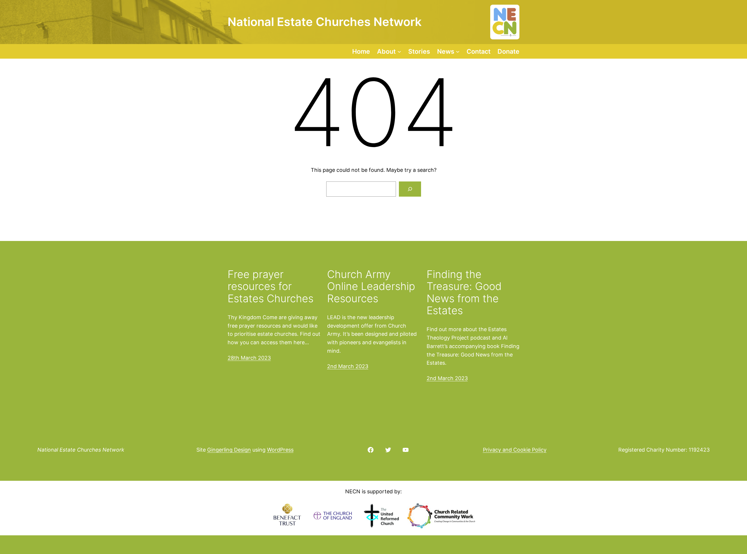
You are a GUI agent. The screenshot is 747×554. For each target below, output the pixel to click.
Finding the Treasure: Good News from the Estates (464, 292)
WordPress (280, 450)
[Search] (410, 189)
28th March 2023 (249, 358)
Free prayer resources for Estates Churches (270, 286)
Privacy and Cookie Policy (515, 450)
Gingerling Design (229, 450)
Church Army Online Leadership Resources (371, 286)
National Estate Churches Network (80, 450)
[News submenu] (458, 51)
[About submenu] (399, 51)
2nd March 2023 (347, 366)
